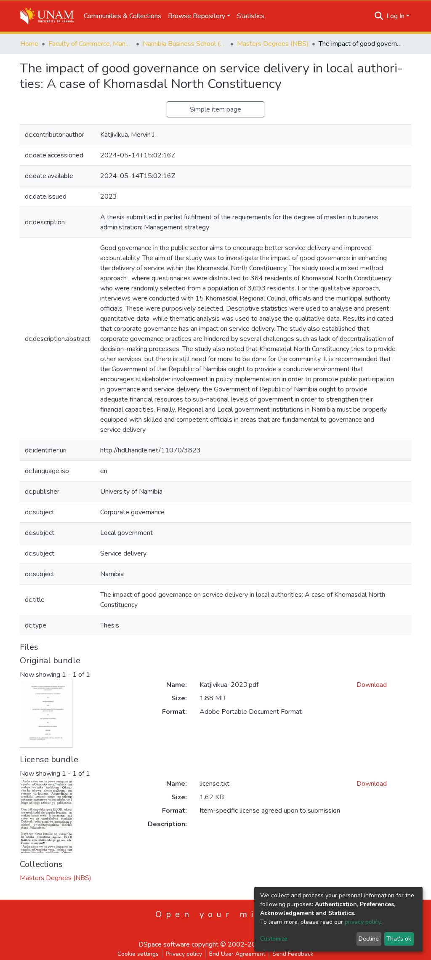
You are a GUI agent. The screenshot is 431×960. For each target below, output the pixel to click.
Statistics (250, 16)
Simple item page (215, 109)
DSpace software (164, 944)
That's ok (398, 939)
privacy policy (362, 922)
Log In (395, 16)
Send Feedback (293, 954)
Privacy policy (184, 954)
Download (372, 684)
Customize (273, 939)
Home (29, 43)
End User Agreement (237, 954)
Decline (369, 939)
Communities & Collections (122, 16)
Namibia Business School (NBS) (185, 43)
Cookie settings (138, 954)
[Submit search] (379, 16)
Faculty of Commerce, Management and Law (90, 43)
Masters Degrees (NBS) (273, 43)
